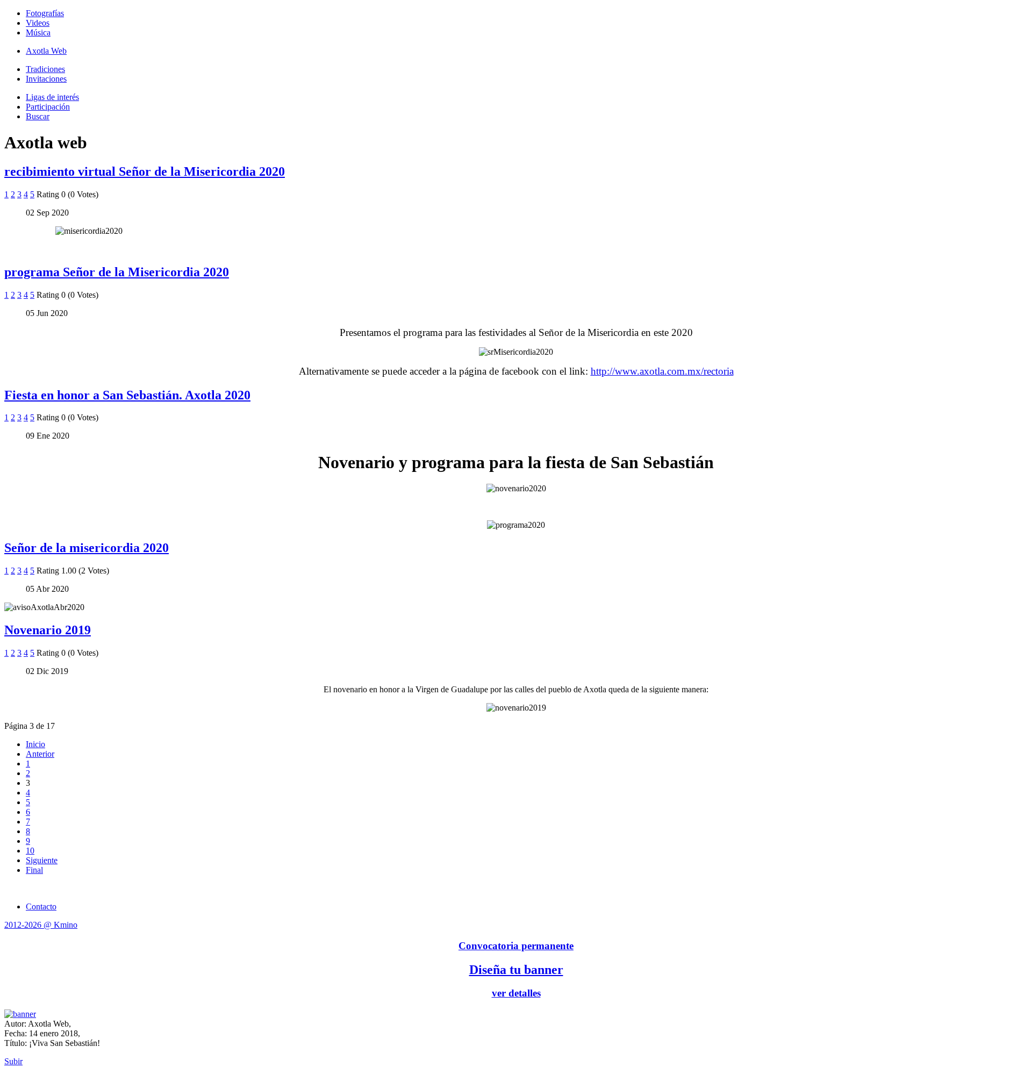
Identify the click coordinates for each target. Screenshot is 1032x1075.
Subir (13, 1061)
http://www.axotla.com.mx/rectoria (662, 371)
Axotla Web (46, 50)
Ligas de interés (52, 97)
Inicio (35, 744)
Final (34, 870)
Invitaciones (46, 78)
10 (30, 850)
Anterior (40, 753)
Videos (37, 22)
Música (38, 32)
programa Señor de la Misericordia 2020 (116, 272)
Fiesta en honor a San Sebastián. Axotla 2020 (127, 395)
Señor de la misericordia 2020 (86, 548)
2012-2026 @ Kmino (40, 924)
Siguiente (42, 860)
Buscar (37, 116)
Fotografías (45, 13)
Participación (48, 106)
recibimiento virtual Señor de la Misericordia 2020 (144, 171)
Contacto (41, 906)
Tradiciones (45, 69)
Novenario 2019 (47, 630)
